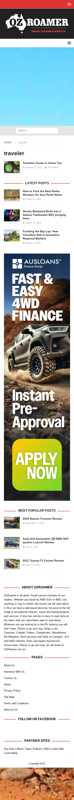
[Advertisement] (37, 86)
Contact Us (10, 678)
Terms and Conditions (16, 703)
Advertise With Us (14, 671)
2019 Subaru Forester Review (42, 518)
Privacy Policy (12, 690)
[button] (68, 4)
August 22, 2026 (33, 199)
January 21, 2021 (33, 167)
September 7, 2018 (34, 523)
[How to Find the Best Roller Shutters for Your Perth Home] (12, 195)
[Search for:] (37, 130)
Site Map (9, 696)
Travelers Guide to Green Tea (42, 163)
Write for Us (11, 709)
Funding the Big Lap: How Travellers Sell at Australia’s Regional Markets (41, 235)
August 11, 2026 (33, 243)
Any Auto (9, 748)
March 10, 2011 (32, 565)
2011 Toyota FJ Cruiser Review (43, 560)
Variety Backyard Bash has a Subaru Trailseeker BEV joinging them (44, 215)
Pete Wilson (53, 167)
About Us (9, 665)
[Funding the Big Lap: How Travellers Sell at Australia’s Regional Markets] (12, 235)
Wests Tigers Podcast (29, 748)
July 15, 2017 (31, 547)
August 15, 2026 (33, 223)
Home (7, 684)
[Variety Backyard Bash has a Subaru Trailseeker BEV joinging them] (12, 215)
